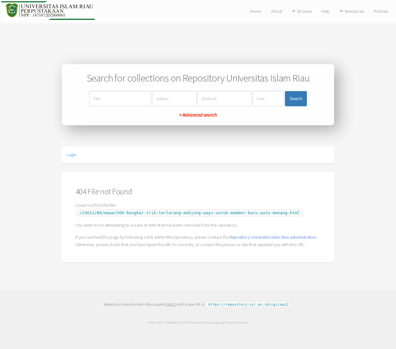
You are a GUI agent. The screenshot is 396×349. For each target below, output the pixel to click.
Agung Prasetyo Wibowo (232, 322)
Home (255, 11)
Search (296, 98)
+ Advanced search (198, 115)
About (276, 11)
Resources (354, 11)
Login (71, 154)
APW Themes (190, 322)
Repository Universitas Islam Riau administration (273, 237)
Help (325, 11)
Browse (304, 11)
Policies (381, 11)
